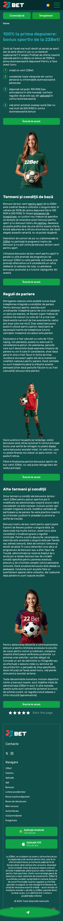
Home (6, 23)
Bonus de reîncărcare (16, 801)
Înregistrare (46, 15)
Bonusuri (10, 787)
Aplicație (10, 778)
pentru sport (35, 203)
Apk (7, 782)
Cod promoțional (14, 815)
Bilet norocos (12, 806)
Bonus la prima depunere (18, 796)
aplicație (45, 95)
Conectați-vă (17, 15)
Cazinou (9, 773)
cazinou (41, 223)
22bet (9, 768)
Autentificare (12, 811)
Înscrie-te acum (31, 121)
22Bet (6, 241)
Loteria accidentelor (16, 792)
